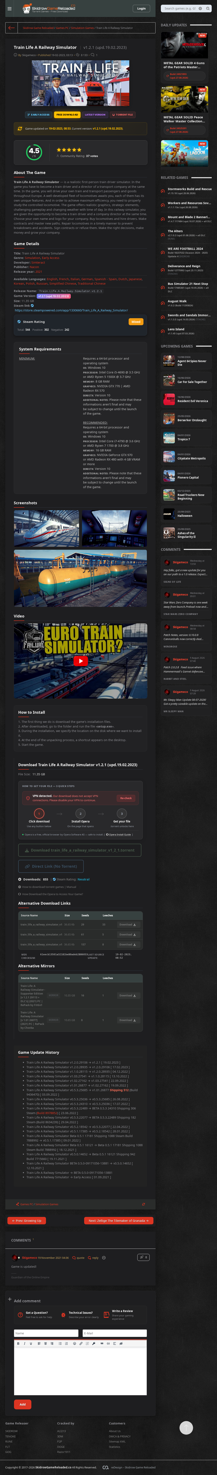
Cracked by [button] (65, 1423)
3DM (60, 1436)
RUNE (9, 1441)
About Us (115, 1431)
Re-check (126, 798)
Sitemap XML (117, 1441)
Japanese (135, 279)
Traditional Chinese (92, 283)
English (52, 279)
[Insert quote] (102, 1343)
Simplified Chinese (62, 283)
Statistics (114, 1447)
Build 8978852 (47, 1113)
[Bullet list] (60, 1343)
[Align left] (39, 1343)
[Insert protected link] (93, 1343)
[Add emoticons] (75, 1343)
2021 (38, 272)
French (64, 279)
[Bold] (18, 1343)
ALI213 (61, 1431)
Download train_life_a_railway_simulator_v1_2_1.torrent (83, 850)
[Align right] (52, 1343)
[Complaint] (104, 1258)
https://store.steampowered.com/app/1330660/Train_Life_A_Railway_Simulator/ (71, 310)
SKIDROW (11, 1431)
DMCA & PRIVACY (120, 1436)
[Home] (12, 28)
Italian (75, 279)
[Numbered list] (66, 1343)
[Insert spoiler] (114, 1343)
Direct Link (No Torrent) (54, 866)
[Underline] (31, 1343)
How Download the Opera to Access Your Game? (52, 894)
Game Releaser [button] (17, 1423)
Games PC (62, 28)
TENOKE (10, 1436)
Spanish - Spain (106, 279)
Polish (30, 283)
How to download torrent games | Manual (49, 887)
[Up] (186, 1428)
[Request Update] (143, 1204)
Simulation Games (82, 28)
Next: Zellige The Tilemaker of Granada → (119, 1221)
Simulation (32, 258)
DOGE (61, 1447)
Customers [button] (117, 1423)
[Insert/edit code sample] (108, 1343)
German (87, 279)
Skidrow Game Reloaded (38, 28)
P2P (59, 1441)
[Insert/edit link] (81, 1343)
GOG (8, 1452)
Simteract (38, 262)
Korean (19, 283)
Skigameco (29, 55)
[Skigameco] (15, 1256)
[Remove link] (87, 1343)
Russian (42, 283)
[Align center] (45, 1343)
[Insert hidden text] (121, 1343)
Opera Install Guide (119, 834)
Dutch (122, 279)
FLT (7, 1447)
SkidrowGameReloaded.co (53, 1467)
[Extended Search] (200, 8)
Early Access (50, 258)
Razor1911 (63, 1452)
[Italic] (24, 1343)
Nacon (34, 267)
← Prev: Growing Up (26, 1221)
